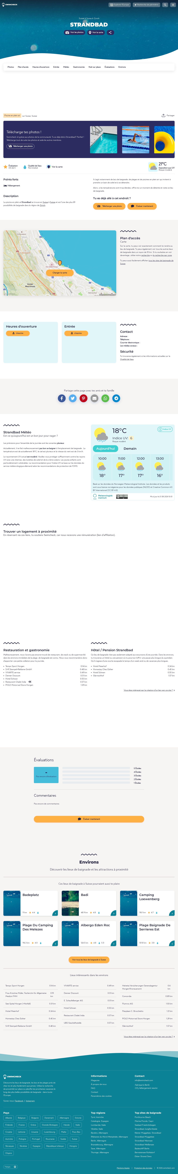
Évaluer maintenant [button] (144, 206)
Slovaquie (9, 1146)
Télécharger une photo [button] (112, 206)
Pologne (22, 1139)
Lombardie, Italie (98, 1125)
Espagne (36, 1146)
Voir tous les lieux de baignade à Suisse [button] (89, 960)
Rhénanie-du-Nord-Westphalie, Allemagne (109, 1137)
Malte (63, 1132)
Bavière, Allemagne (99, 1133)
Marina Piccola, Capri (144, 1121)
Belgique (21, 1118)
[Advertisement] (81, 92)
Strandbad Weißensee (144, 1145)
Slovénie (23, 1146)
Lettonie (21, 1132)
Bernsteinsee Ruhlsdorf (145, 1153)
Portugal (36, 1139)
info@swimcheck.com (144, 1080)
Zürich (96, 19)
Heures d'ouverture (40, 67)
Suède (63, 1139)
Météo (66, 67)
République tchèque (55, 1146)
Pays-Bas (76, 1132)
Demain (130, 448)
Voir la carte (97, 32)
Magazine (95, 1080)
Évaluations (109, 67)
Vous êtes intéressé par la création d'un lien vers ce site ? (148, 690)
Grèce (33, 1125)
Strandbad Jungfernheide (146, 1129)
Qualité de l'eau (127, 359)
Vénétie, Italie (97, 1129)
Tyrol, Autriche (97, 1117)
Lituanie (34, 1132)
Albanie (8, 1118)
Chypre (8, 1153)
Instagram (30, 1101)
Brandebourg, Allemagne (102, 1145)
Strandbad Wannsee (143, 1141)
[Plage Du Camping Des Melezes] (11, 924)
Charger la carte (60, 273)
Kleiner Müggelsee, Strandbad (148, 1133)
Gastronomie (79, 67)
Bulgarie (35, 1118)
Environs (122, 67)
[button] (120, 5)
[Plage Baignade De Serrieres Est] (128, 924)
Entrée (56, 67)
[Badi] (70, 894)
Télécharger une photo (23, 146)
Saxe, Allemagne (98, 1149)
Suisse (81, 19)
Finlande (9, 1125)
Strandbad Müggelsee (144, 1137)
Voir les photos (76, 32)
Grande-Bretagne (50, 1125)
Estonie (78, 1118)
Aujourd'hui (105, 448)
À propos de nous (98, 1084)
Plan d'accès (23, 67)
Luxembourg (49, 1132)
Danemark (49, 1118)
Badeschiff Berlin (142, 1149)
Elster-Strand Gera (143, 1156)
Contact (94, 1092)
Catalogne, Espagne (100, 1121)
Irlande (67, 1125)
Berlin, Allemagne (98, 1141)
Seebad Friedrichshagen (145, 1125)
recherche (145, 255)
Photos (11, 67)
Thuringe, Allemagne (100, 1153)
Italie (78, 1125)
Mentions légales (123, 1168)
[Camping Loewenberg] (128, 894)
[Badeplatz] (11, 894)
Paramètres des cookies (101, 1096)
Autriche (9, 1139)
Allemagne (64, 1118)
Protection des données (143, 1168)
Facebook (19, 1101)
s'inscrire (19, 333)
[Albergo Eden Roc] (70, 924)
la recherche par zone (162, 255)
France (22, 1125)
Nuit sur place (95, 67)
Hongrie (73, 1146)
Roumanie (50, 1139)
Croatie (8, 1132)
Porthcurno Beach (143, 1117)
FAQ (93, 1088)
